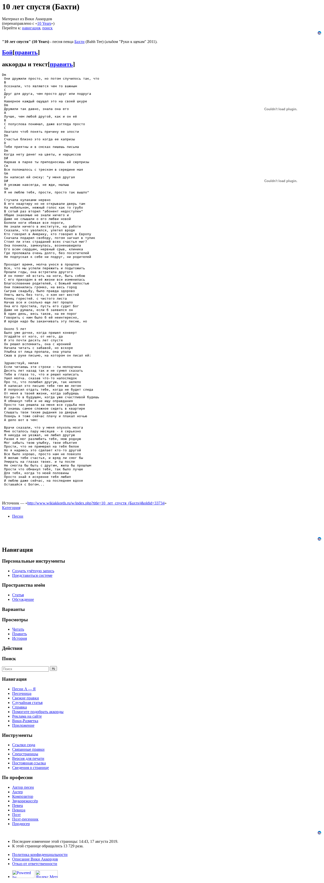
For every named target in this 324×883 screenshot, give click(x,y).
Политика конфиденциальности (40, 854)
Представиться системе (32, 575)
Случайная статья (27, 702)
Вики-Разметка (25, 721)
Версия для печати (28, 758)
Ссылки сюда (23, 745)
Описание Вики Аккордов (35, 859)
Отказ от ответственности (34, 864)
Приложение (23, 725)
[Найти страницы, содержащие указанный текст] (53, 668)
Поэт (16, 814)
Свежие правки (25, 698)
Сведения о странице (30, 767)
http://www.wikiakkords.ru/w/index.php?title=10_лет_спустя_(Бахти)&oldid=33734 (96, 503)
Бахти (79, 41)
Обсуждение (23, 599)
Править (19, 634)
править (26, 52)
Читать (18, 629)
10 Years (44, 23)
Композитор (22, 796)
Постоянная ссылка (29, 763)
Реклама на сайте (27, 716)
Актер (17, 792)
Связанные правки (28, 749)
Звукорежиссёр (25, 801)
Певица (18, 810)
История (19, 638)
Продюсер (21, 824)
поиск (47, 28)
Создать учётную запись (33, 571)
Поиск (9, 658)
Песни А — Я (24, 689)
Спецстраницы (25, 754)
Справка (19, 707)
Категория (11, 507)
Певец (17, 805)
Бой (7, 52)
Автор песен (23, 787)
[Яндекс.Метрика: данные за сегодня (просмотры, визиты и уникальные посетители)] (46, 874)
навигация (31, 28)
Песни (17, 516)
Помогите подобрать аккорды (38, 712)
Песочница (21, 693)
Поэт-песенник (25, 819)
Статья (18, 595)
